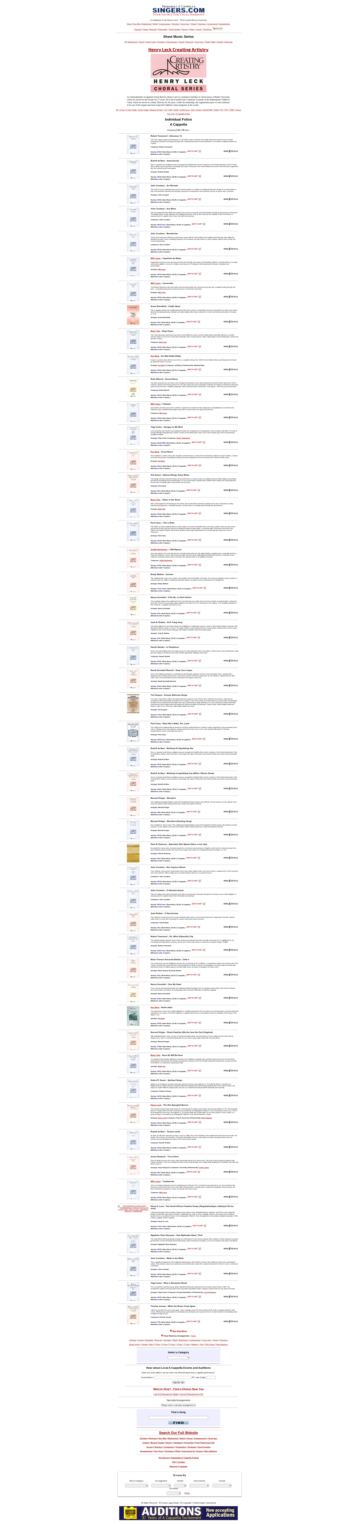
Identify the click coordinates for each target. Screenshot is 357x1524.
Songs (199, 29)
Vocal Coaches (204, 1447)
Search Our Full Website (178, 1433)
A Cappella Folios (183, 114)
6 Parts (165, 1344)
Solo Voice (158, 1451)
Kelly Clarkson (206, 1118)
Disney (185, 29)
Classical (138, 29)
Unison (238, 110)
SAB (170, 110)
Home (129, 24)
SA (165, 110)
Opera (145, 29)
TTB (226, 110)
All (125, 42)
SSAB (216, 110)
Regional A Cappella (178, 1466)
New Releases (222, 1344)
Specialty (167, 1340)
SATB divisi (184, 110)
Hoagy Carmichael (183, 438)
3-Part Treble (143, 110)
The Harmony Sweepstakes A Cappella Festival (178, 1458)
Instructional (212, 24)
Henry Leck (156, 1105)
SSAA (198, 110)
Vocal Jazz (184, 24)
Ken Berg (155, 356)
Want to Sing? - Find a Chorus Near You (178, 1389)
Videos (192, 29)
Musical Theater (157, 1443)
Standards (149, 1340)
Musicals (153, 29)
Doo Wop (137, 24)
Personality (162, 29)
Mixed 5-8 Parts (156, 110)
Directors (158, 1447)
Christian (175, 24)
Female (220, 42)
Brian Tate (155, 331)
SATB (176, 110)
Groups (149, 1447)
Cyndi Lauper (204, 1167)
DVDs (177, 1451)
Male (213, 42)
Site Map (181, 1462)
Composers (169, 1447)
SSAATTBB (207, 110)
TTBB (231, 110)
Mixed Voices (134, 1344)
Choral (193, 24)
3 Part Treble (131, 110)
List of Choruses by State (166, 1394)
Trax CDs (171, 114)
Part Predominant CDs (205, 1443)
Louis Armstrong (210, 1292)
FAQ (174, 1462)
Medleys (194, 1344)
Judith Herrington (159, 549)
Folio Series (210, 1344)
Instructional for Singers (192, 1451)
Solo (201, 1344)
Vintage (145, 1443)
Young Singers (175, 29)
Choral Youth (150, 42)
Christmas (202, 24)
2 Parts (187, 1344)
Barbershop (146, 24)
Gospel (181, 42)
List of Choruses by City (191, 1394)
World (155, 24)
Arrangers (192, 1447)
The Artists (207, 29)
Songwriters (181, 1447)
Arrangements (224, 24)
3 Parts (180, 1344)
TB (221, 110)
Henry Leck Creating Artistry (178, 49)
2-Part (122, 110)
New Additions (210, 1451)
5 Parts (172, 1344)
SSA (193, 110)
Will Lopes (156, 258)
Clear (187, 1493)
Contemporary (164, 24)
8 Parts (157, 1344)
